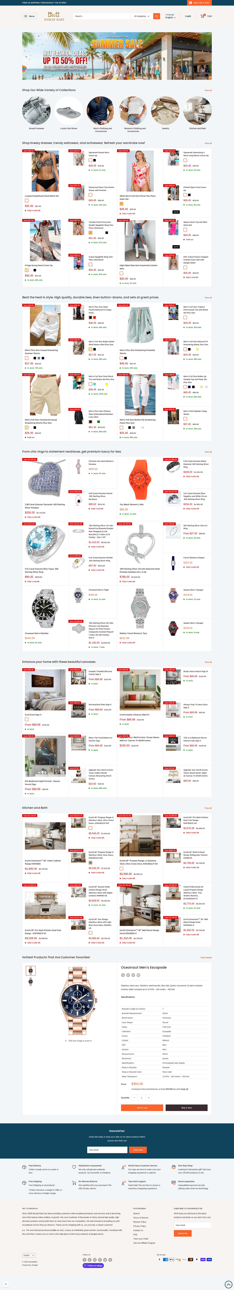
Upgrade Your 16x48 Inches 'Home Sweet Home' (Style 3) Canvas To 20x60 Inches (195, 788)
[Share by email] (138, 990)
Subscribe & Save (201, 3)
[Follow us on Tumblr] (110, 1275)
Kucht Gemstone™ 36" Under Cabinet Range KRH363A (43, 877)
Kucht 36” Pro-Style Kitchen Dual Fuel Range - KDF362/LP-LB (195, 835)
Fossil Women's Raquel (193, 573)
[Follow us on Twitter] (90, 1275)
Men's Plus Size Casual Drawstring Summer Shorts (41, 367)
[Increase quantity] (149, 1113)
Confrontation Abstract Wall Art (134, 730)
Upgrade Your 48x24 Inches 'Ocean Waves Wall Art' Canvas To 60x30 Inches (139, 754)
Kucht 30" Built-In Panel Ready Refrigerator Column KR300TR (195, 870)
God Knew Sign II (33, 730)
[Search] (156, 16)
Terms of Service (140, 1233)
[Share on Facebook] (123, 990)
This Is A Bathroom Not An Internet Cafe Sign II (195, 754)
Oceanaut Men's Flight (99, 605)
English (26, 1270)
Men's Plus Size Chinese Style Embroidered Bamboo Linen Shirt (101, 429)
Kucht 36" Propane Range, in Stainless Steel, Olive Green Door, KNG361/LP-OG (139, 877)
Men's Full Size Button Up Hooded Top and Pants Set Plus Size (195, 394)
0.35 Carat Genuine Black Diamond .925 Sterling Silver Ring (196, 479)
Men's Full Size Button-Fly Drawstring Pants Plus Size (137, 436)
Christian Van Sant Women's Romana (101, 477)
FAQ (135, 1250)
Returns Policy (139, 1237)
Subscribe (138, 1165)
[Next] (211, 127)
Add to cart (142, 1123)
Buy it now (187, 1123)
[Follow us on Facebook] (84, 1275)
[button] (229, 1284)
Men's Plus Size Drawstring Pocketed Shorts (137, 367)
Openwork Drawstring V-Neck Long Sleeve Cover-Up (196, 169)
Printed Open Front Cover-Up (195, 204)
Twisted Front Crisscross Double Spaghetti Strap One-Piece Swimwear (101, 240)
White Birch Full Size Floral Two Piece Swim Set (137, 212)
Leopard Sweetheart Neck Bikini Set (42, 211)
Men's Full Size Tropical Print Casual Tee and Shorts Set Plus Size (195, 325)
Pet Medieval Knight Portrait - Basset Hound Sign (42, 798)
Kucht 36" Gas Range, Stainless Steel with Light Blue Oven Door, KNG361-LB (100, 938)
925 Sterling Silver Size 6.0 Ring (195, 542)
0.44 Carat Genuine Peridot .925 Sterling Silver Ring (101, 574)
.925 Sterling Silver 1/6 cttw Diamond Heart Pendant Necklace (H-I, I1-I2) (140, 585)
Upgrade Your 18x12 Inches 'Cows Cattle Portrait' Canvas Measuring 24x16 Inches (101, 789)
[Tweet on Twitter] (133, 990)
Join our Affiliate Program (144, 1258)
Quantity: (125, 1113)
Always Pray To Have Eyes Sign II (195, 721)
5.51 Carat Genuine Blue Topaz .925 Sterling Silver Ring (41, 585)
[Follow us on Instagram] (95, 1275)
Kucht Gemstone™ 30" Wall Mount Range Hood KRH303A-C (139, 947)
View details (206, 973)
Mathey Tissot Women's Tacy (133, 648)
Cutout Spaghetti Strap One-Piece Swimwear (101, 273)
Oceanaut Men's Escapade (144, 982)
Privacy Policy (139, 1241)
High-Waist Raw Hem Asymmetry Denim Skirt (138, 282)
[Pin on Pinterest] (128, 990)
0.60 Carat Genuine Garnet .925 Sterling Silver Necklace (100, 511)
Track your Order (140, 1254)
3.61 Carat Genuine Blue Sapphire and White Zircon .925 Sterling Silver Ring (195, 511)
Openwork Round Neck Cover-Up (99, 169)
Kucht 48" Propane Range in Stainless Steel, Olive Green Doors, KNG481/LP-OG (101, 835)
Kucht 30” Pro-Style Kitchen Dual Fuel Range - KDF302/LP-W (43, 947)
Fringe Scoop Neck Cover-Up (39, 280)
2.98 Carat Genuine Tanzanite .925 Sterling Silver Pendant (45, 521)
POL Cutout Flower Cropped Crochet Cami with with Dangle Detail (195, 275)
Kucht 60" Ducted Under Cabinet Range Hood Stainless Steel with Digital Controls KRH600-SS (100, 906)
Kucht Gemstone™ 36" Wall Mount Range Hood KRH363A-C (195, 937)
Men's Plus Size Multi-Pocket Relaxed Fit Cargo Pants (100, 325)
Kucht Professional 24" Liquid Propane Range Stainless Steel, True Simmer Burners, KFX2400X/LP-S (193, 908)
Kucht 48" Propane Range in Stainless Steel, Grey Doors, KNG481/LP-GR (101, 870)
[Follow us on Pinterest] (100, 1275)
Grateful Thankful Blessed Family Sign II (100, 688)
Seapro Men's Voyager (193, 605)
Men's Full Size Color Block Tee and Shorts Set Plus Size (101, 393)
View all (208, 105)
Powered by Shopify (30, 1280)
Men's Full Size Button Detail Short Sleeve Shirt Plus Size (101, 358)
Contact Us (138, 1245)
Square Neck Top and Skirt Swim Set (195, 238)
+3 (143, 443)
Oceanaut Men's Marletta (36, 648)
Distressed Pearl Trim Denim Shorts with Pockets (101, 204)
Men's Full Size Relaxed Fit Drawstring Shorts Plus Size (195, 358)
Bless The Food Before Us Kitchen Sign (100, 754)
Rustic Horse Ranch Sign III (195, 686)
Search (136, 1228)
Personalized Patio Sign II (100, 720)
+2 (206, 402)
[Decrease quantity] (134, 1113)
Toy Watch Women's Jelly (132, 519)
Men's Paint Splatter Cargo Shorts (195, 427)
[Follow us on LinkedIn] (105, 1275)
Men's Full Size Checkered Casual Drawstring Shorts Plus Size (41, 436)
